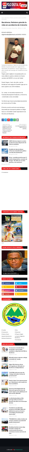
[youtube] (8, 294)
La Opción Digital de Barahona (19, 336)
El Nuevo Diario (5, 334)
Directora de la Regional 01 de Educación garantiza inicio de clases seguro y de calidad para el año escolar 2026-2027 (18, 391)
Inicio (3, 18)
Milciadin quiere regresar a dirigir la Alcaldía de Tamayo (18, 358)
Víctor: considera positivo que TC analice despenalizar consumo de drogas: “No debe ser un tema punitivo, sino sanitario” (18, 160)
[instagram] (8, 290)
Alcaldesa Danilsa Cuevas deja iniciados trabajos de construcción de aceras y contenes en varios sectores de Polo (17, 430)
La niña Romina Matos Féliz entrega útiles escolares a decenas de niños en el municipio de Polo (18, 400)
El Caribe (4, 330)
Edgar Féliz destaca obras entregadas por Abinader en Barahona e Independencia (16, 366)
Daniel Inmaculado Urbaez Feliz (10, 28)
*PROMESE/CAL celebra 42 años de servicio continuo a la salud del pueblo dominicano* (18, 420)
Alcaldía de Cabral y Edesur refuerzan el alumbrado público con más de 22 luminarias (17, 151)
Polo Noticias (18, 339)
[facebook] (8, 283)
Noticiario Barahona (6, 338)
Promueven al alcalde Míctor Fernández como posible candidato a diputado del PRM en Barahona (18, 350)
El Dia (16, 330)
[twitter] (21, 283)
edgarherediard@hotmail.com (9, 34)
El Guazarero (5, 332)
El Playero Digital (19, 334)
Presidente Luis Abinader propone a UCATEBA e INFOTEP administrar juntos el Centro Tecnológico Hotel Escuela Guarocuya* (17, 411)
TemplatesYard (18, 449)
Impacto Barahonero (7, 336)
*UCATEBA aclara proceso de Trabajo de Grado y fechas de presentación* (17, 374)
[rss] (8, 286)
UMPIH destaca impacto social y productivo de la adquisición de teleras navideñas (17, 142)
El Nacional (17, 332)
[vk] (21, 290)
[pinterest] (21, 286)
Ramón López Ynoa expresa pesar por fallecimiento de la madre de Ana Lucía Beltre (18, 382)
